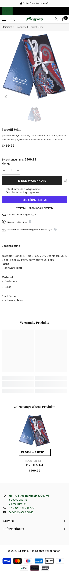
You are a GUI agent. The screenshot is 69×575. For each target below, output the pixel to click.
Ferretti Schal (34, 465)
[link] (18, 384)
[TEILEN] (64, 181)
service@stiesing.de (21, 512)
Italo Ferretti (34, 460)
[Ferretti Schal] (35, 430)
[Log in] (56, 19)
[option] (34, 3)
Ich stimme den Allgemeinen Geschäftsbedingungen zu (24, 190)
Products (21, 27)
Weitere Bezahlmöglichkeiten (34, 208)
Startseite (7, 27)
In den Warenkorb (32, 180)
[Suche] (13, 19)
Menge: (6, 163)
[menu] (4, 19)
